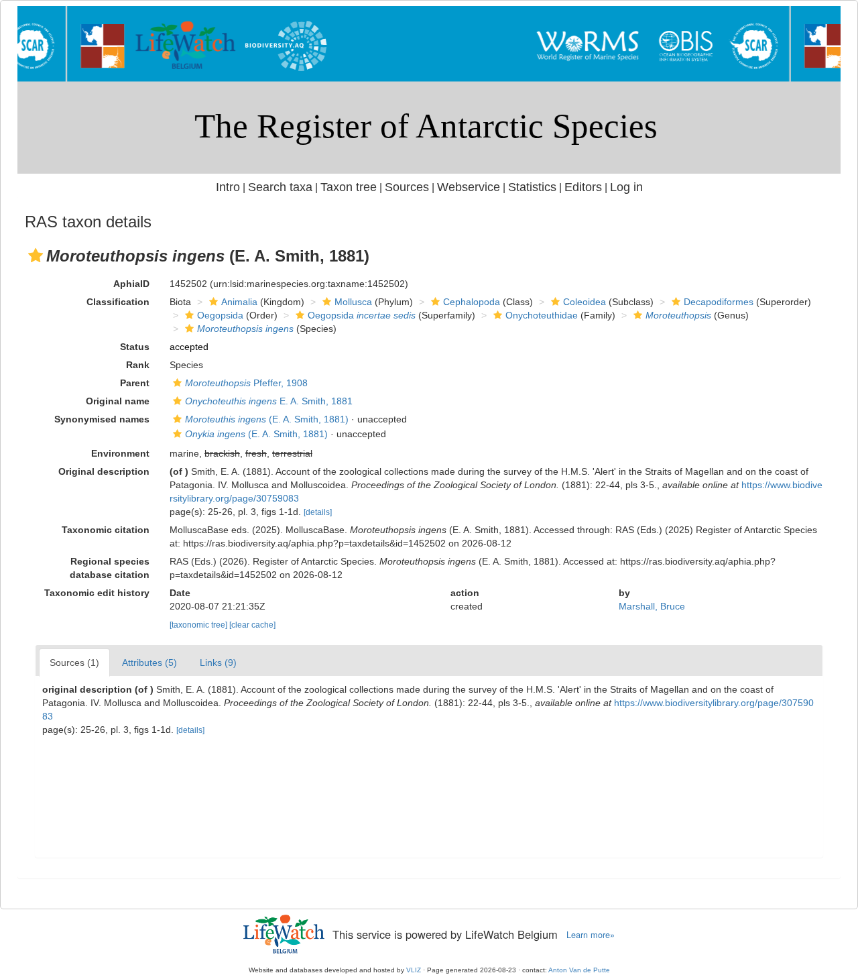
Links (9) (218, 662)
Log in (626, 187)
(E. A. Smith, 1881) (267, 419)
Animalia (239, 301)
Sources (407, 187)
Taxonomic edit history (96, 592)
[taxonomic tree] (199, 625)
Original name (117, 401)
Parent (134, 383)
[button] (35, 255)
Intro (228, 187)
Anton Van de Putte (579, 970)
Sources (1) (74, 662)
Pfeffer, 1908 (246, 383)
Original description (103, 471)
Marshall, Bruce (652, 606)
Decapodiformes (718, 301)
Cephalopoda (471, 301)
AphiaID (131, 283)
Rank (137, 364)
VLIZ (413, 970)
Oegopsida (220, 315)
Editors (583, 187)
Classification (117, 301)
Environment (120, 453)
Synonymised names (101, 419)
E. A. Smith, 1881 (269, 401)
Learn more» (590, 935)
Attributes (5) (149, 662)
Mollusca (353, 301)
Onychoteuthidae (541, 315)
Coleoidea (584, 301)
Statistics (532, 187)
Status (134, 346)
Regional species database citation (109, 568)
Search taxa (280, 187)
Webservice (468, 187)
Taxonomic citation (105, 529)
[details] (318, 512)
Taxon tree (348, 187)
